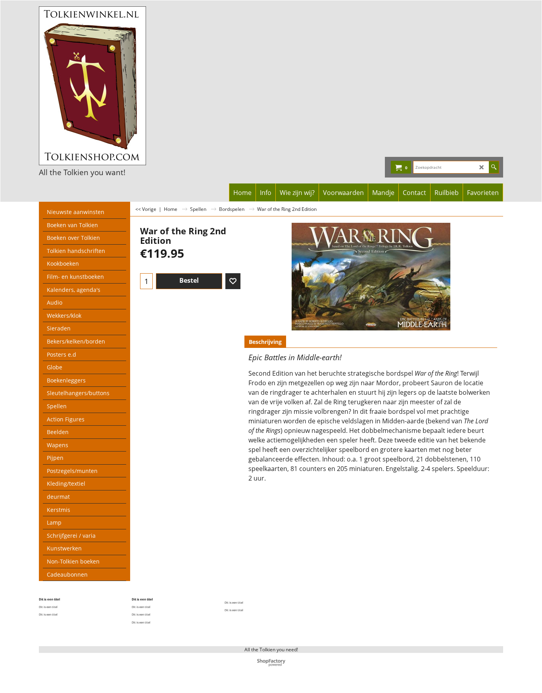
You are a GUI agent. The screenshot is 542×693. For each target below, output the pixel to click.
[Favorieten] (232, 281)
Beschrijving (265, 342)
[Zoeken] (494, 167)
